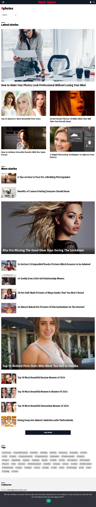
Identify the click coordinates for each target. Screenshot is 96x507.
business (63, 453)
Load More (48, 432)
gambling (16, 460)
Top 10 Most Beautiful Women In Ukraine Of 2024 (43, 391)
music (66, 464)
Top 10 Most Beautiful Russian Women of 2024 (41, 377)
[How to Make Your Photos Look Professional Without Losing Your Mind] (48, 55)
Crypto (13, 456)
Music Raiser (47, 2)
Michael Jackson (35, 464)
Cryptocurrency (41, 456)
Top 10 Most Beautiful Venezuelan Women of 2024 (43, 405)
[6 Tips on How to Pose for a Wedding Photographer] (8, 178)
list (14, 464)
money (57, 464)
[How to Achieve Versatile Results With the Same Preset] (23, 138)
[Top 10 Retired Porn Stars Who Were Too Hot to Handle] (48, 343)
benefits (35, 453)
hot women (85, 460)
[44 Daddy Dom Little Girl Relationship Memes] (8, 279)
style (54, 468)
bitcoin (53, 453)
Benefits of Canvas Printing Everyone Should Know (44, 191)
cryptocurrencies (26, 456)
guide (45, 460)
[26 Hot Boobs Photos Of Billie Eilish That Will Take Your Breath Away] (72, 103)
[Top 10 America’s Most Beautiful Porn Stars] (23, 103)
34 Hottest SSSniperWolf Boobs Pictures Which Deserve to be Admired (54, 264)
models (47, 464)
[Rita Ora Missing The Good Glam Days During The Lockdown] (48, 227)
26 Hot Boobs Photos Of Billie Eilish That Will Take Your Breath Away (70, 120)
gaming (36, 460)
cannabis (74, 453)
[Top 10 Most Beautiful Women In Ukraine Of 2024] (8, 393)
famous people (68, 456)
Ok (49, 501)
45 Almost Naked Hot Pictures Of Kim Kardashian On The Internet (51, 306)
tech (62, 468)
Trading (6, 471)
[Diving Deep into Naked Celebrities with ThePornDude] (8, 421)
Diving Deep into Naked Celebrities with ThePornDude (45, 420)
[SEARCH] (94, 2)
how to (6, 464)
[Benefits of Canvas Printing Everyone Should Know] (8, 192)
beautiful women (21, 453)
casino (84, 453)
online (74, 464)
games (26, 460)
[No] (46, 503)
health (54, 460)
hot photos (73, 460)
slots (38, 468)
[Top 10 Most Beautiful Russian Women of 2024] (8, 378)
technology (72, 468)
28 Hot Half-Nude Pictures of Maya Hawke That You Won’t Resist (51, 292)
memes (22, 464)
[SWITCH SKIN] (91, 2)
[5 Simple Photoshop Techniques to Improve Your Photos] (72, 139)
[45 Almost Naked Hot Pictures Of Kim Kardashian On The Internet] (8, 308)
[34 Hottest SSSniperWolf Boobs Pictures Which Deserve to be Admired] (8, 265)
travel (16, 471)
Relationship (8, 468)
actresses (7, 453)
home (62, 460)
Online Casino (86, 464)
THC (82, 468)
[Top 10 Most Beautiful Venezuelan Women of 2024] (8, 407)
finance (6, 460)
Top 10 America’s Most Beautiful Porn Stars (21, 119)
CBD (5, 456)
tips (89, 468)
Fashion (81, 456)
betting (44, 453)
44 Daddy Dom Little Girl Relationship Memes (41, 278)
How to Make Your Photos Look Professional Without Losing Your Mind (43, 85)
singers (29, 468)
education (55, 456)
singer (19, 468)
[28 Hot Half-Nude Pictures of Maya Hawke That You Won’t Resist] (8, 294)
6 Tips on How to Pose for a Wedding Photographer (44, 177)
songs (46, 468)
